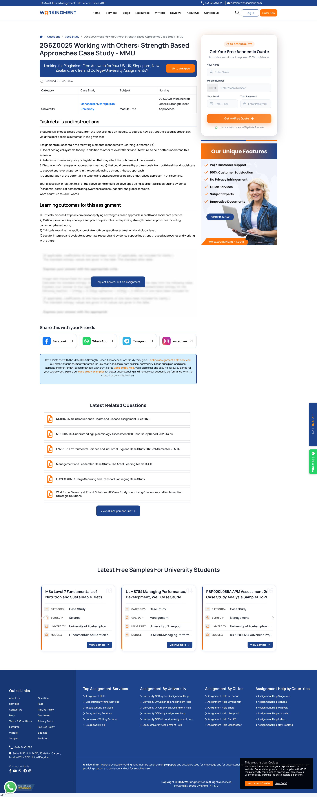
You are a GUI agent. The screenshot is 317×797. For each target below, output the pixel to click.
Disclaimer (44, 715)
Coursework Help (95, 724)
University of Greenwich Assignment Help (167, 707)
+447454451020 (213, 3)
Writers (160, 13)
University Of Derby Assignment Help (164, 713)
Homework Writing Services (101, 719)
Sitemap (42, 732)
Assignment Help (95, 696)
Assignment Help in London (223, 696)
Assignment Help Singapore (274, 696)
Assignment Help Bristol (221, 707)
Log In (250, 13)
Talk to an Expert (180, 68)
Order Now (268, 13)
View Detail (281, 783)
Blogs (126, 13)
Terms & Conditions (20, 721)
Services (111, 13)
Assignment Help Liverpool (222, 713)
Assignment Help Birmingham (224, 701)
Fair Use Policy (46, 726)
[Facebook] (10, 771)
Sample (13, 738)
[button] (237, 13)
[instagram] (29, 771)
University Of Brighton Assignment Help (166, 696)
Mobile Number (215, 80)
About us (14, 698)
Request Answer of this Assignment (118, 282)
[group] (100, 619)
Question (43, 698)
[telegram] (25, 771)
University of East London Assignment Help (168, 719)
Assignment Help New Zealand (275, 724)
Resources (142, 13)
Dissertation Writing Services (102, 701)
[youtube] (15, 771)
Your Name (213, 64)
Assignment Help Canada (272, 701)
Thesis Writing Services (99, 707)
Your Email (213, 96)
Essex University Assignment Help (162, 724)
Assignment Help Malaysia (273, 707)
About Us (193, 13)
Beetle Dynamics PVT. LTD (203, 785)
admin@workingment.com (246, 3)
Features (14, 726)
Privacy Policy (46, 721)
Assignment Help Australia (273, 713)
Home (96, 13)
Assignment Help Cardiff (221, 719)
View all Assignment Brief (117, 511)
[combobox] (212, 88)
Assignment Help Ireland (272, 719)
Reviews (175, 13)
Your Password (248, 96)
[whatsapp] (20, 771)
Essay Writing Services (99, 713)
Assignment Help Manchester (224, 724)
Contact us (211, 13)
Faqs (40, 703)
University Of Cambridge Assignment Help (167, 701)
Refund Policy (46, 709)
